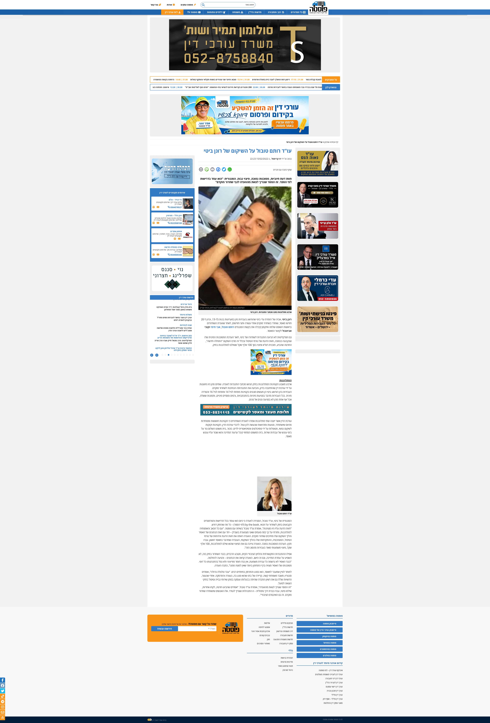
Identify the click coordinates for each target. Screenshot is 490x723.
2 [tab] (190, 355)
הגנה (173, 234)
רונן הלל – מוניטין (174, 215)
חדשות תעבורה (286, 635)
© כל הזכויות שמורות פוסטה (333, 719)
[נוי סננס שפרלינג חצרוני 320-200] (172, 278)
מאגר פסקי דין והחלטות (333, 703)
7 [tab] (174, 355)
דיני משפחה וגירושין (284, 631)
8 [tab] (171, 355)
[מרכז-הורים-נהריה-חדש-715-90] (246, 414)
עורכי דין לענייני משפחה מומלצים (329, 674)
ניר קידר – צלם (175, 199)
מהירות (179, 234)
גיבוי (168, 234)
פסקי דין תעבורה (286, 643)
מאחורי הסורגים (263, 643)
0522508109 (176, 223)
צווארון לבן (330, 87)
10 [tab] (165, 355)
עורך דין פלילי (337, 694)
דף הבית (334, 142)
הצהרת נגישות (287, 657)
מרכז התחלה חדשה (173, 247)
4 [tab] (183, 355)
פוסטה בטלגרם (329, 655)
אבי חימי (215, 327)
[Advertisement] (245, 459)
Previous (156, 355)
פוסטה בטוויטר (329, 642)
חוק (268, 639)
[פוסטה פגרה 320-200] (271, 374)
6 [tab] (177, 355)
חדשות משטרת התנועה (283, 639)
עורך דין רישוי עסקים (334, 686)
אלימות (267, 623)
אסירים (179, 249)
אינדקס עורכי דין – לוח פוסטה (331, 670)
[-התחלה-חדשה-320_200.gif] (172, 171)
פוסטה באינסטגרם (328, 649)
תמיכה (162, 234)
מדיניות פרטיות (287, 661)
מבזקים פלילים (287, 623)
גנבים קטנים (265, 635)
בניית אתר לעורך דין (159, 720)
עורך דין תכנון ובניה (335, 690)
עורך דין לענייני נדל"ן (334, 682)
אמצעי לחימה (264, 627)
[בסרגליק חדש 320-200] (317, 257)
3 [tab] (186, 355)
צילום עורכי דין (176, 202)
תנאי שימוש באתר (285, 666)
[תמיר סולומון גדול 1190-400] (245, 45)
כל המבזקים (331, 79)
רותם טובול (228, 327)
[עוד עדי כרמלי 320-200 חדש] (317, 288)
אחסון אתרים (176, 231)
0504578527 (176, 207)
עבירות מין (171, 249)
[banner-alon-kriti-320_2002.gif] (317, 226)
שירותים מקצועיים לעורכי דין (169, 203)
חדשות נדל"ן (254, 12)
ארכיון (326, 142)
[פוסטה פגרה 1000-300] (245, 115)
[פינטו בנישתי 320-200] (317, 319)
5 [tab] (180, 355)
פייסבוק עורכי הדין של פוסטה (323, 630)
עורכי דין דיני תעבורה (334, 678)
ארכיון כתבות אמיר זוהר (260, 631)
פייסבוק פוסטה (329, 623)
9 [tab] (168, 355)
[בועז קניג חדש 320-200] (317, 195)
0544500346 (176, 254)
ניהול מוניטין (288, 670)
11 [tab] (162, 355)
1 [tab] (193, 355)
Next (151, 355)
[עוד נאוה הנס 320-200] (317, 164)
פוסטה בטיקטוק (329, 636)
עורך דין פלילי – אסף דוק (333, 698)
